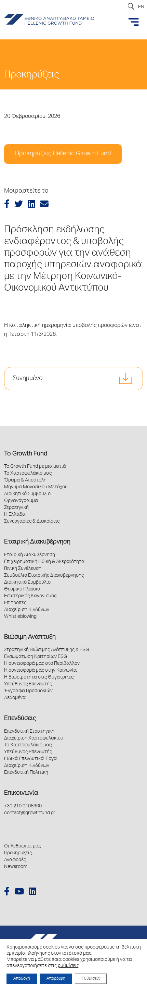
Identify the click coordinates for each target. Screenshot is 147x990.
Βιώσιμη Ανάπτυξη (30, 637)
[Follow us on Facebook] (7, 892)
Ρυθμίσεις (91, 979)
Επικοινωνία (21, 793)
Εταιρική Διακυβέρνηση (37, 542)
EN (141, 7)
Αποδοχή (21, 979)
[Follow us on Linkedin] (32, 892)
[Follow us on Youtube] (19, 892)
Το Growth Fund (25, 454)
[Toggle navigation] (133, 21)
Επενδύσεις (20, 719)
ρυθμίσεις (68, 966)
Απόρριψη (55, 979)
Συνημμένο (28, 379)
